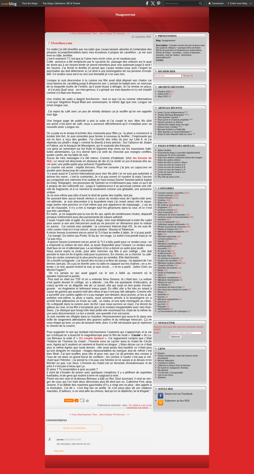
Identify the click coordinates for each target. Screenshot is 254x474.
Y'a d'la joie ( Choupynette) (170, 372)
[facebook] (147, 3)
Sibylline (162, 377)
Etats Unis (162, 202)
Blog (158, 40)
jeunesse (162, 302)
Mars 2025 (163, 96)
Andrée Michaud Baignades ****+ (173, 115)
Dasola (161, 353)
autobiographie (165, 246)
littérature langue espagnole (171, 231)
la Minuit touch (164, 253)
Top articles (105, 473)
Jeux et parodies (165, 212)
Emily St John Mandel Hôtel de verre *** (176, 134)
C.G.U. (149, 473)
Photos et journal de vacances (172, 227)
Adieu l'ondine (164, 150)
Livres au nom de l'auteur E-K (171, 167)
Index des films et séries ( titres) (172, 162)
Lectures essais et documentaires (173, 217)
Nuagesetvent (125, 14)
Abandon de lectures (167, 268)
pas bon (161, 304)
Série (160, 275)
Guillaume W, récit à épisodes (172, 215)
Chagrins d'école (166, 265)
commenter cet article (137, 408)
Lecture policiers (165, 195)
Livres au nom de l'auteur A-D (171, 165)
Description (162, 45)
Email (156, 332)
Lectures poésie (165, 239)
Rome (160, 292)
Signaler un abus (134, 473)
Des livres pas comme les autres (173, 289)
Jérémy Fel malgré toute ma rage (173, 124)
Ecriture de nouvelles (168, 260)
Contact (159, 60)
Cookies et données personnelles (171, 473)
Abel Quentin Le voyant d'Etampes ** (175, 132)
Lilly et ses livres (165, 375)
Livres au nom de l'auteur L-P (171, 169)
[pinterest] (158, 3)
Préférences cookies (200, 473)
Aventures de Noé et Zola (170, 287)
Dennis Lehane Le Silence (170, 122)
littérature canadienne (168, 277)
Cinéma (161, 200)
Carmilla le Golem (166, 363)
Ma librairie (163, 370)
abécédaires (164, 309)
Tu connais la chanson (168, 258)
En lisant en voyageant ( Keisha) (173, 368)
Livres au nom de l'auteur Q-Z (171, 172)
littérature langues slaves (169, 263)
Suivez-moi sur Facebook (178, 393)
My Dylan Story (165, 256)
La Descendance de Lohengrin (172, 311)
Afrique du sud (164, 282)
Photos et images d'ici (168, 229)
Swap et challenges (167, 273)
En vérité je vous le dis (140, 405)
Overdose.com (61, 43)
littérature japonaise (167, 236)
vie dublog (163, 285)
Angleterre (163, 207)
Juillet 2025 (163, 94)
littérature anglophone (168, 299)
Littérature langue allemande (171, 224)
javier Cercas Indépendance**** (173, 112)
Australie (162, 294)
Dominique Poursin (66, 473)
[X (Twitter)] (153, 3)
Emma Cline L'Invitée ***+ (170, 127)
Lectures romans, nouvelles (171, 193)
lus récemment (165, 174)
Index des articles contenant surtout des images (180, 157)
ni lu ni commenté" (166, 222)
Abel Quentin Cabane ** (169, 117)
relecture (162, 219)
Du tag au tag (164, 251)
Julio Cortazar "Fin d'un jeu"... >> (114, 33)
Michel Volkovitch (166, 360)
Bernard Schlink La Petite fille (171, 129)
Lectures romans (165, 210)
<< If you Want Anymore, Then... (84, 33)
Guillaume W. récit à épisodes (172, 155)
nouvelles (162, 248)
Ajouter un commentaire (74, 428)
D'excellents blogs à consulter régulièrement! (179, 153)
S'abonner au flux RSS (177, 400)
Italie (160, 234)
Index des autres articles (169, 160)
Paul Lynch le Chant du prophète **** (175, 120)
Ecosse (161, 297)
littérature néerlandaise (169, 280)
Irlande (161, 241)
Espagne (162, 306)
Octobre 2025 (164, 91)
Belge (160, 270)
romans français (165, 198)
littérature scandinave (168, 244)
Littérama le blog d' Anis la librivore (174, 365)
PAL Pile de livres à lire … (170, 177)
